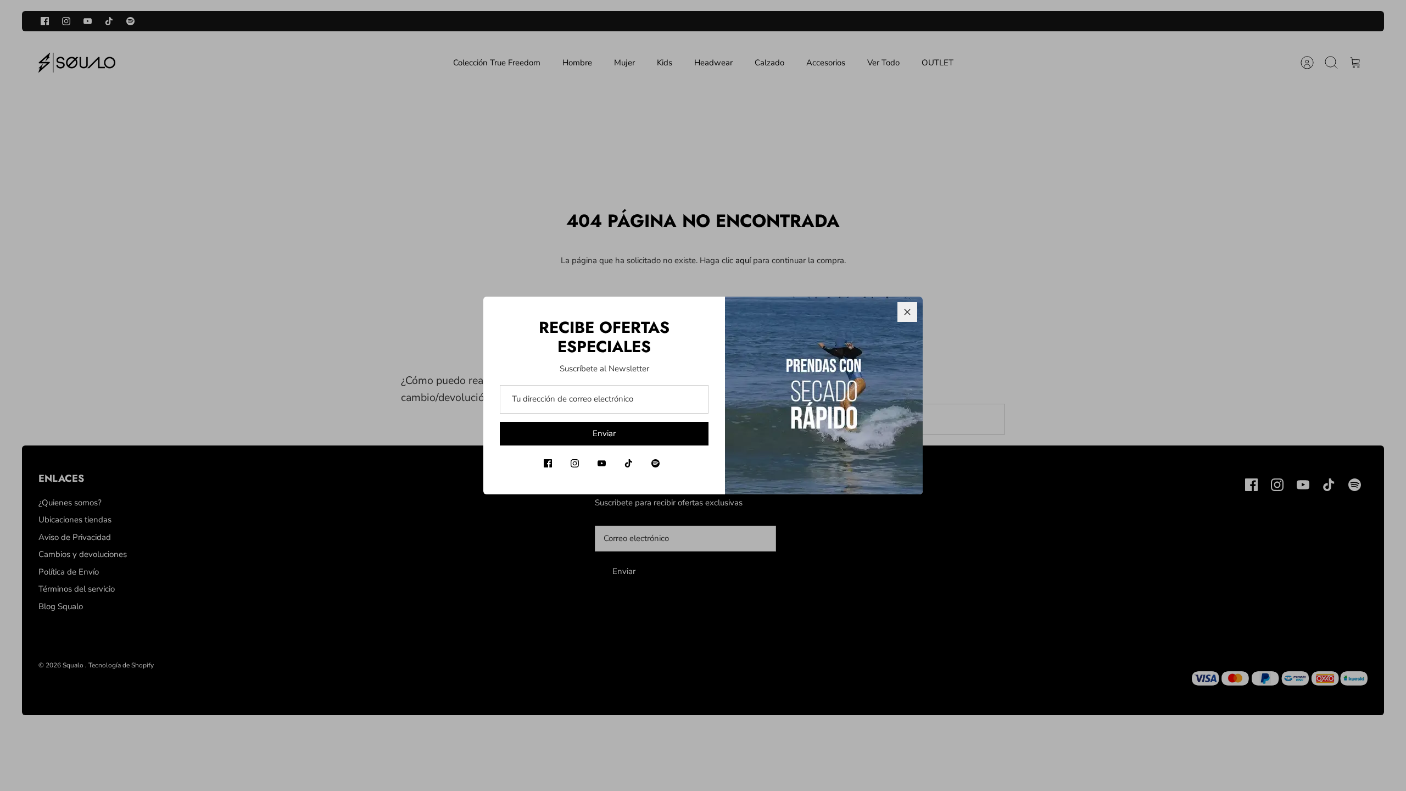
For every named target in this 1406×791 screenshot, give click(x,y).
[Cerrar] (907, 312)
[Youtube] (601, 463)
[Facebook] (548, 463)
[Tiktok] (628, 463)
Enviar (604, 433)
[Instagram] (574, 463)
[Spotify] (655, 463)
